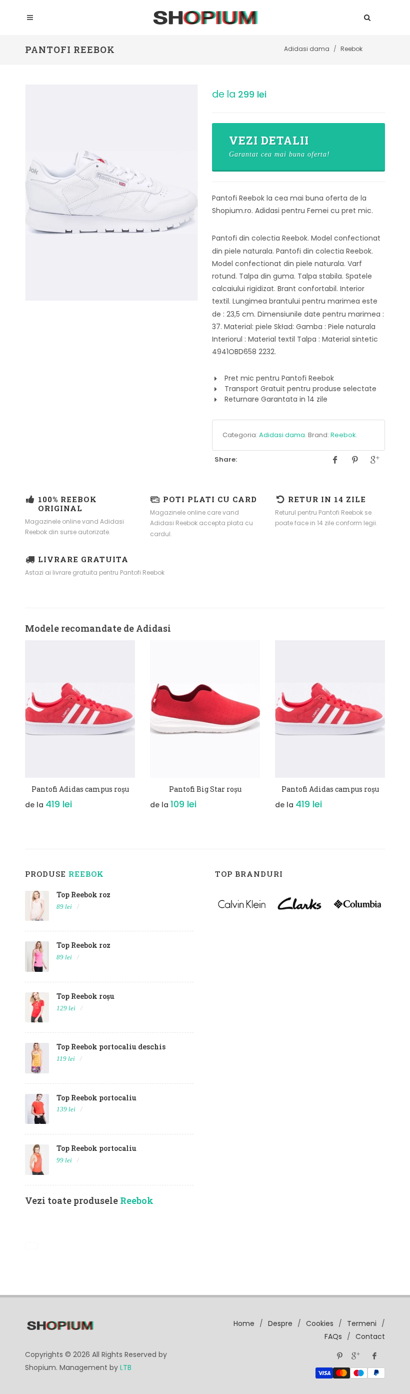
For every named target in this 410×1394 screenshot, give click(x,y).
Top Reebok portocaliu (96, 1097)
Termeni (361, 1323)
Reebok (343, 435)
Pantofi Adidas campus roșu (80, 789)
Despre (280, 1323)
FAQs (333, 1336)
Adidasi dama (282, 435)
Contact (370, 1336)
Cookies (320, 1323)
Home (244, 1323)
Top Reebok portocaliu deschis (111, 1046)
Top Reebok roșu (85, 996)
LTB (126, 1367)
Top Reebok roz (83, 894)
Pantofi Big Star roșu (205, 789)
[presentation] (16, 735)
